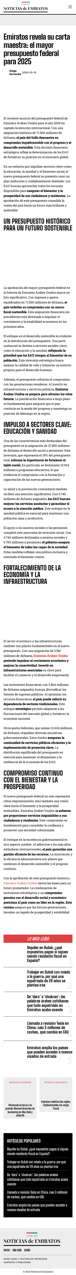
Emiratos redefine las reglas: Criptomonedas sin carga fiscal (56, 1105)
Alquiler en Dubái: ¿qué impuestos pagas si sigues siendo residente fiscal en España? (47, 954)
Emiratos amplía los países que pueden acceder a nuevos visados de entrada (49, 1052)
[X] (52, 72)
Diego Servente (15, 72)
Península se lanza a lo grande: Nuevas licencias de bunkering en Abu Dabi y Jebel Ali (20, 1110)
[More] (68, 72)
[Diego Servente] (6, 72)
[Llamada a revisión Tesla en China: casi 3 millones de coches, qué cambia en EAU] (14, 1028)
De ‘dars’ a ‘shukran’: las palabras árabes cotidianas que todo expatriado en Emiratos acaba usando (48, 1003)
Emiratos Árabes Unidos (50, 656)
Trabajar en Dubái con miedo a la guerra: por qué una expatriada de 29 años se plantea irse (48, 978)
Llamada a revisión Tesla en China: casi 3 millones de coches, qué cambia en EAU (48, 1027)
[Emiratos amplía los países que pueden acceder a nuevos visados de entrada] (14, 1052)
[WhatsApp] (60, 72)
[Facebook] (44, 72)
